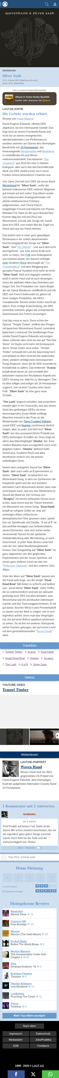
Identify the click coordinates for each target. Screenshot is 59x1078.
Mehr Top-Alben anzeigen (29, 1015)
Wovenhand (9, 185)
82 (27, 957)
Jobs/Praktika (43, 1039)
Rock (11, 83)
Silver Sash (40, 664)
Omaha (34, 658)
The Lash (10, 664)
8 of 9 (24, 664)
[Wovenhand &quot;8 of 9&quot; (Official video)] (44, 737)
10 (31, 924)
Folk (27, 255)
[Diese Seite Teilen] (16, 1074)
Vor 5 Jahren (29, 821)
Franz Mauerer (25, 118)
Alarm (20, 848)
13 (32, 986)
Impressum (15, 1033)
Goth (5, 262)
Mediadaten (16, 1039)
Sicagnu (48, 658)
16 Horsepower (29, 147)
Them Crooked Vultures (37, 421)
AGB (16, 1045)
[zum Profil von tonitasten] (4, 814)
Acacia (32, 652)
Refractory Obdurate (15, 565)
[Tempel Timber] (14, 737)
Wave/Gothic (19, 83)
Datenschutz (43, 1033)
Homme (26, 425)
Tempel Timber (13, 652)
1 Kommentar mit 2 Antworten (28, 806)
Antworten (30, 848)
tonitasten (29, 814)
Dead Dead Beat (15, 658)
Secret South (44, 631)
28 (46, 934)
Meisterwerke (28, 151)
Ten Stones (23, 247)
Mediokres (48, 151)
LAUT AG (38, 1065)
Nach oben (29, 1026)
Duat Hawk (47, 652)
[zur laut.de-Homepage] (4, 4)
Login (55, 4)
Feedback (43, 1045)
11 (31, 914)
